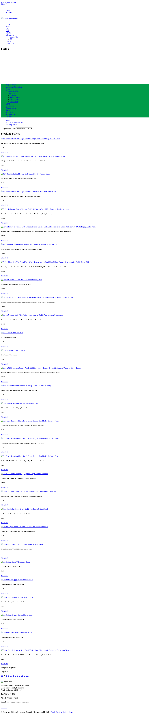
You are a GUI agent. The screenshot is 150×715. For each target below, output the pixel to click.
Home (8, 24)
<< (2, 676)
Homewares (10, 93)
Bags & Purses (11, 85)
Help (12, 39)
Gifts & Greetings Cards (15, 122)
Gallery (8, 41)
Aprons (13, 95)
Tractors (9, 116)
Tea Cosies (14, 102)
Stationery (9, 112)
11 (24, 676)
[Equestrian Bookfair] (9, 18)
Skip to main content (8, 2)
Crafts (8, 89)
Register (9, 12)
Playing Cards (11, 108)
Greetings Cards (12, 91)
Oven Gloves (15, 97)
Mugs (8, 104)
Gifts (7, 31)
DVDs (8, 33)
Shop (7, 120)
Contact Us (10, 43)
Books (8, 26)
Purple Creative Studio (59, 712)
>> (27, 676)
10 (22, 676)
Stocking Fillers (11, 114)
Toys (7, 29)
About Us (14, 37)
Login (8, 10)
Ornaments (10, 106)
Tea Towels (14, 100)
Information (10, 35)
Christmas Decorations (14, 87)
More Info (4, 152)
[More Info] (30, 139)
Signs (8, 110)
